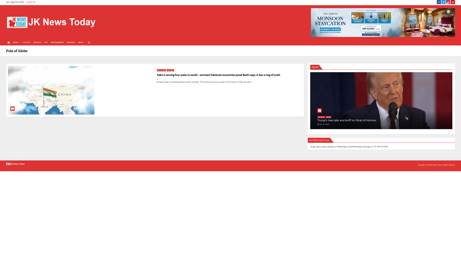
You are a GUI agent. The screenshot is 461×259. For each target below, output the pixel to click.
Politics (26, 42)
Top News (170, 70)
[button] (89, 42)
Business (71, 42)
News (15, 42)
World (320, 117)
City (46, 42)
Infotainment (57, 42)
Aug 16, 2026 (324, 124)
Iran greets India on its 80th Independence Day (346, 120)
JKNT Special (161, 70)
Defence (37, 42)
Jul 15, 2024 (164, 79)
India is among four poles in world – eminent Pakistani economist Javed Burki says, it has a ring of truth (218, 75)
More (80, 42)
